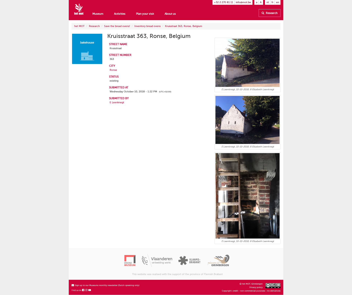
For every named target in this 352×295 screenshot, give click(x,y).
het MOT (79, 26)
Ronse (113, 70)
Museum (97, 13)
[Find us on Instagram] (86, 290)
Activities (119, 13)
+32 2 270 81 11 (223, 2)
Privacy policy (256, 287)
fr (272, 2)
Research (271, 13)
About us (170, 13)
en (277, 2)
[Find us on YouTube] (89, 290)
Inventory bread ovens (147, 26)
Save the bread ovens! (117, 26)
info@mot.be (243, 2)
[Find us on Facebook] (83, 290)
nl (268, 2)
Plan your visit (145, 13)
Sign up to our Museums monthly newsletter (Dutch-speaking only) (106, 285)
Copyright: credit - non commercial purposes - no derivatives (251, 291)
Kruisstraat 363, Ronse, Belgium (183, 26)
